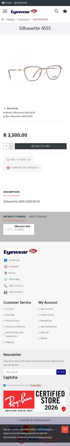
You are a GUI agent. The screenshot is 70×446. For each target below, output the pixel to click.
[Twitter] (6, 273)
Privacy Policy (45, 437)
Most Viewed (38, 216)
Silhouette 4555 (22, 226)
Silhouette (23, 19)
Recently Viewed (14, 216)
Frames (10, 19)
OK (65, 429)
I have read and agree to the (24, 385)
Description (11, 192)
